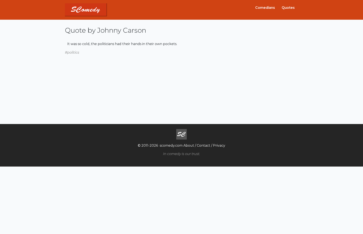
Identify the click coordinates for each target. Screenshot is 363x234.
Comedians (265, 8)
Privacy (219, 145)
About (188, 145)
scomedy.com (171, 145)
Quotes (288, 8)
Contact (203, 145)
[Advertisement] (181, 84)
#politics (72, 52)
